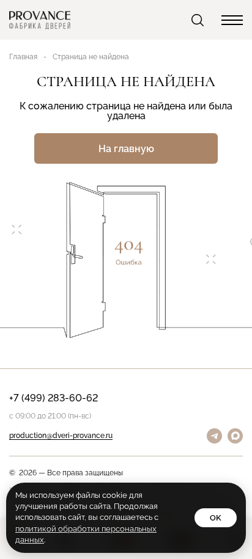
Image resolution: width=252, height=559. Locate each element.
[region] (126, 279)
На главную (126, 149)
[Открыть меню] (232, 20)
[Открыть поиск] (198, 20)
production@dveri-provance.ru (61, 436)
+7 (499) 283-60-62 (53, 398)
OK (215, 517)
